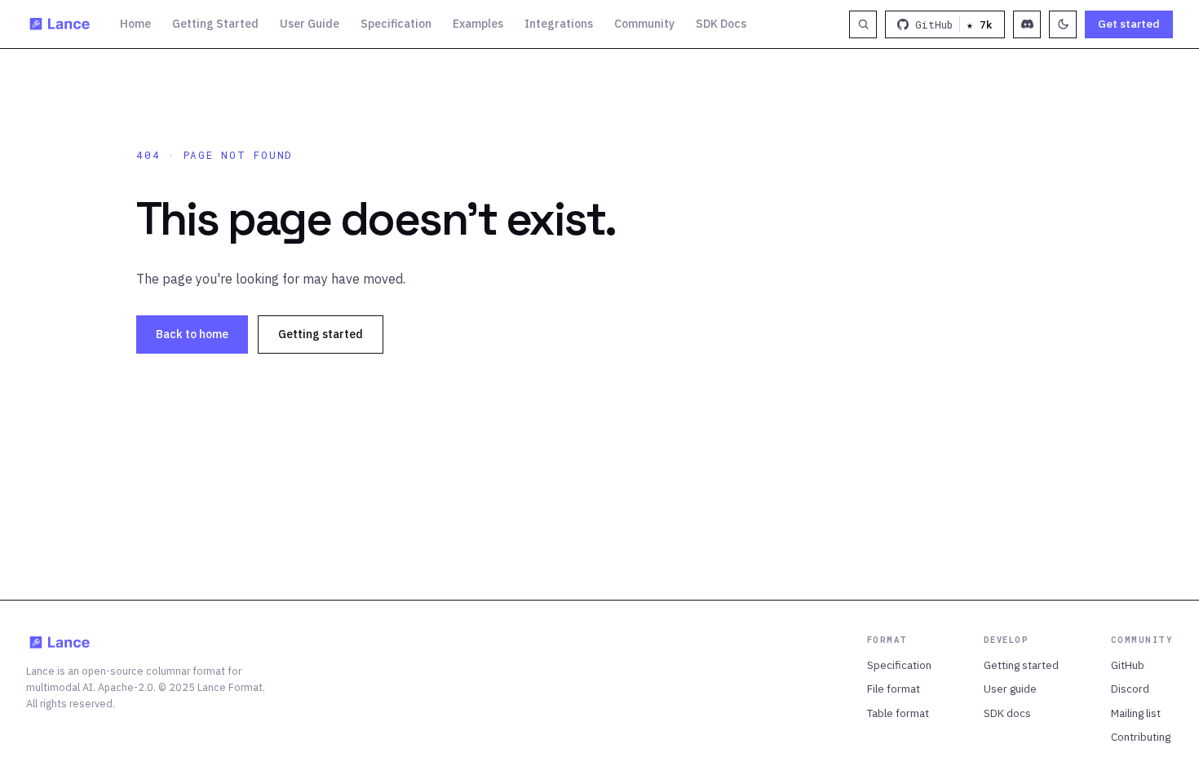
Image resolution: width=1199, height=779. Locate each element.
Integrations (558, 23)
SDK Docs (721, 23)
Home (135, 23)
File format (893, 688)
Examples (478, 23)
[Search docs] (863, 24)
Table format (898, 713)
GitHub (1127, 665)
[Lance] (60, 24)
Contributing (1140, 736)
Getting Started (215, 23)
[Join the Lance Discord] (1027, 24)
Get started (1129, 23)
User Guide (309, 23)
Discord (1130, 688)
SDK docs (1007, 713)
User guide (1010, 688)
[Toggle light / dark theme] (1063, 24)
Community (644, 23)
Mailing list (1136, 713)
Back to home (192, 334)
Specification (396, 23)
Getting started (320, 334)
